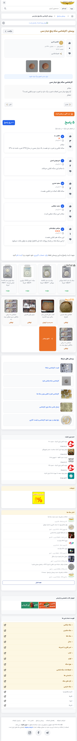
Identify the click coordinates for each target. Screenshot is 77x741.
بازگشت (9, 31)
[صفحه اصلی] (72, 16)
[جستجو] (5, 8)
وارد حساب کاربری (41, 255)
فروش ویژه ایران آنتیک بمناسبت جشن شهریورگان (54, 450)
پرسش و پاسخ (40, 721)
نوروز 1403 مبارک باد (62, 541)
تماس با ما (31, 721)
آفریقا (70, 696)
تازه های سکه (67, 681)
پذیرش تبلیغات (16, 721)
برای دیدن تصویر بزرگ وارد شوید (38, 76)
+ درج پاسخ (9, 122)
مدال (69, 641)
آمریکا (70, 705)
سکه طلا (68, 636)
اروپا (70, 701)
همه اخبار (38, 582)
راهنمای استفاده (50, 721)
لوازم (69, 658)
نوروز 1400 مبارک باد (62, 549)
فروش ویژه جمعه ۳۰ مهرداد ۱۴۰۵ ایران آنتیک (55, 474)
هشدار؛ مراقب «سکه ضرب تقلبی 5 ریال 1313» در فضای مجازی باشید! (49, 565)
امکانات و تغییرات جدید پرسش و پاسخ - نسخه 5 (54, 573)
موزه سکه (68, 664)
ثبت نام (64, 9)
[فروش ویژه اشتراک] (38, 23)
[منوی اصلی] (4, 2)
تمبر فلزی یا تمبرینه (65, 647)
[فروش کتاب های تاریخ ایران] (29, 608)
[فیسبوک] (38, 733)
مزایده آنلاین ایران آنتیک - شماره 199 (57, 466)
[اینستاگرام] (30, 733)
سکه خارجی (67, 686)
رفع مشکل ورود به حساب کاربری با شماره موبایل (55, 525)
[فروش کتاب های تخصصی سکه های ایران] (47, 608)
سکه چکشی (67, 625)
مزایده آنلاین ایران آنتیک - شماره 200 (57, 442)
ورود (71, 9)
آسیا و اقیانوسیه (67, 692)
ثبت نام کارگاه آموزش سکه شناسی (58, 533)
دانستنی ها (67, 675)
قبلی (10, 104)
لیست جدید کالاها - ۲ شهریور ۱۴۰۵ (58, 458)
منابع (24, 721)
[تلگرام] (47, 733)
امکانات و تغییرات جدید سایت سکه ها (57, 517)
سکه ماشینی (67, 630)
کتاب (69, 653)
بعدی (66, 104)
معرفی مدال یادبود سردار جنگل (59, 557)
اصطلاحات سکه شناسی (63, 670)
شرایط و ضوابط (61, 721)
